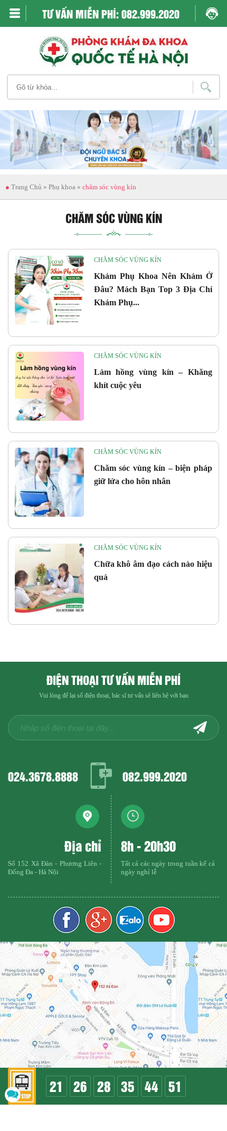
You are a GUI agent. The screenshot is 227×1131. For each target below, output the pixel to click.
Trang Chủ (23, 187)
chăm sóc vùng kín (128, 260)
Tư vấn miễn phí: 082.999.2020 (110, 13)
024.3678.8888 (43, 776)
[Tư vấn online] (97, 919)
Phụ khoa (62, 187)
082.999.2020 (154, 776)
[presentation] (21, 150)
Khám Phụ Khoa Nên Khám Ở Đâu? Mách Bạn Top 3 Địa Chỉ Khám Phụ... (153, 289)
